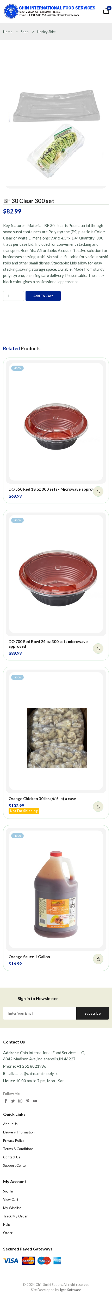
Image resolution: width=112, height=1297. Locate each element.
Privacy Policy (13, 1140)
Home (7, 32)
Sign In (8, 1191)
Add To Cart (43, 296)
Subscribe (93, 1013)
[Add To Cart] (98, 491)
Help (6, 1224)
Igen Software (70, 1290)
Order (8, 1233)
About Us (10, 1124)
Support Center (15, 1165)
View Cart (10, 1199)
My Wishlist (12, 1208)
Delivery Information (19, 1132)
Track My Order (15, 1216)
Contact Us (11, 1157)
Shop (25, 32)
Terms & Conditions (18, 1149)
